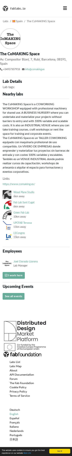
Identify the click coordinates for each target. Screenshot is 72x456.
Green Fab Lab (21, 212)
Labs (5, 21)
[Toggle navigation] (65, 8)
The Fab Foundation (22, 383)
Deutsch (15, 410)
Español (14, 418)
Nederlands (17, 431)
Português (16, 435)
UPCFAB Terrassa (22, 223)
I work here (15, 275)
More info (27, 453)
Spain (19, 21)
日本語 (14, 439)
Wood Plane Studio (23, 192)
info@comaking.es (35, 69)
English (14, 414)
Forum (13, 379)
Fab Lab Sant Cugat (23, 202)
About (13, 370)
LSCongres (19, 233)
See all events (13, 296)
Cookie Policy (18, 387)
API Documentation (22, 374)
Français (15, 422)
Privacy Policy (18, 391)
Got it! (59, 451)
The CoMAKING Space (41, 21)
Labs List (15, 362)
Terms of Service (20, 395)
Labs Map (15, 366)
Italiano (14, 426)
